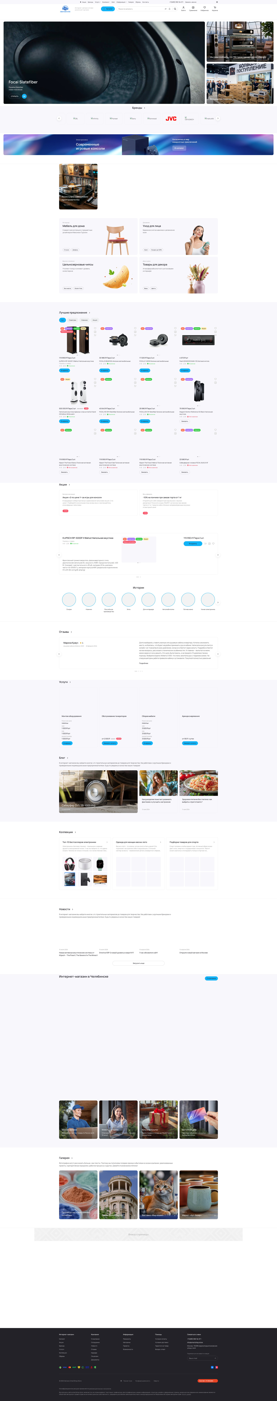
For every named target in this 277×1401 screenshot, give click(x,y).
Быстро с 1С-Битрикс (206, 1381)
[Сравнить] (95, 332)
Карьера (94, 1353)
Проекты (126, 1346)
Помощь (158, 1334)
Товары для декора (155, 264)
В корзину (64, 370)
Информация (128, 1334)
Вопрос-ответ (160, 1349)
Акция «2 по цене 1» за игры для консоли (78, 499)
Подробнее (143, 669)
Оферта (156, 1381)
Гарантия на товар (161, 1346)
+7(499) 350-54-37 (176, 2)
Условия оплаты (161, 1339)
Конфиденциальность (142, 1381)
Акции (61, 1342)
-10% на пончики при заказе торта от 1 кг (161, 499)
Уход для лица (152, 226)
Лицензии (94, 1356)
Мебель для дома (74, 226)
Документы (95, 1360)
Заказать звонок (190, 2)
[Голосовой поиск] (170, 9)
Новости (94, 1346)
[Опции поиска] (165, 9)
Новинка (84, 320)
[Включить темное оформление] (217, 2)
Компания (95, 1334)
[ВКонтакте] (212, 1367)
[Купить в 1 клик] (95, 335)
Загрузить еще (138, 969)
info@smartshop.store (195, 1342)
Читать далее (186, 1394)
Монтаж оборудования (71, 722)
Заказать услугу (110, 749)
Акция (95, 320)
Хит (62, 320)
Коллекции (63, 1353)
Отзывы (94, 1349)
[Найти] (175, 9)
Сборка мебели (148, 722)
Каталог (62, 1339)
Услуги (61, 1349)
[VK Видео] (216, 1367)
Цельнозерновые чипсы (78, 264)
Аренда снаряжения (191, 722)
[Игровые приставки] (138, 144)
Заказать (184, 421)
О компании (211, 984)
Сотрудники (95, 1342)
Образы (62, 1356)
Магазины (126, 1342)
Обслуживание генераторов (114, 722)
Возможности (128, 1349)
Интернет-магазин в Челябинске (83, 982)
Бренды (61, 1346)
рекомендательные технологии (100, 1389)
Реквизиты (127, 1339)
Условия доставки (161, 1342)
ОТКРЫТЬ (14, 96)
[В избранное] (95, 328)
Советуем (72, 320)
